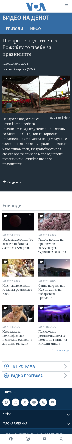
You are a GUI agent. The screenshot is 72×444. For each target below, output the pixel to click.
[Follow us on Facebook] (6, 402)
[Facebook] (11, 439)
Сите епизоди (61, 350)
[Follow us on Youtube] (34, 402)
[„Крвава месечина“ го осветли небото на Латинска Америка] (18, 221)
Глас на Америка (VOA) (18, 69)
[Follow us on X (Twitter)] (25, 402)
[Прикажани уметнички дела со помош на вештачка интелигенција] (54, 313)
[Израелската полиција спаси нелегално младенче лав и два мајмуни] (18, 313)
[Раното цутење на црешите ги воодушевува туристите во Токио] (54, 221)
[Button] (12, 183)
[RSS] (43, 402)
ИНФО (35, 29)
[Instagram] (28, 439)
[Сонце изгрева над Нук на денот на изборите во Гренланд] (54, 268)
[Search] (61, 439)
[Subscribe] (52, 402)
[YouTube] (44, 439)
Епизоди (14, 29)
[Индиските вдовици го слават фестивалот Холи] (18, 268)
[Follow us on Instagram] (15, 402)
